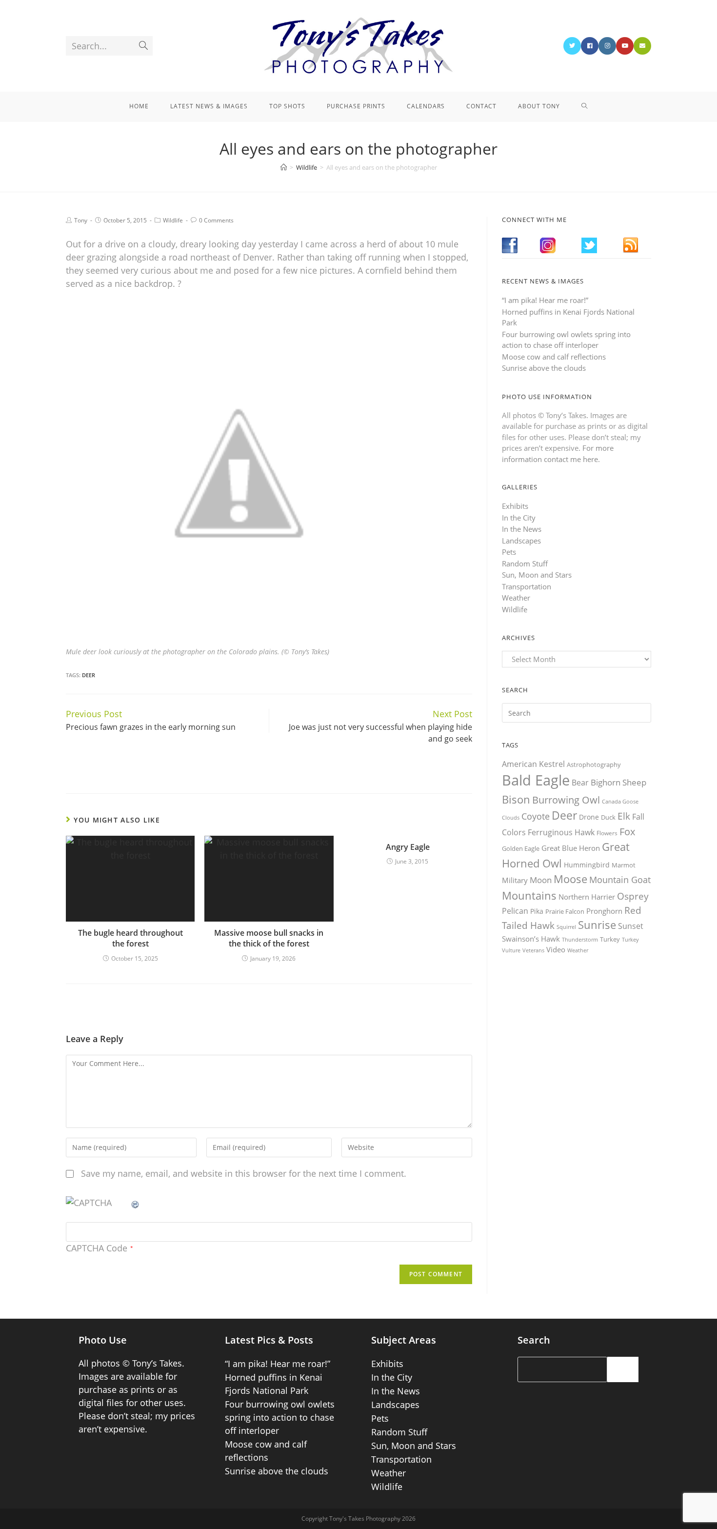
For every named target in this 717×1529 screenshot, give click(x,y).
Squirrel (566, 926)
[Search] (622, 1369)
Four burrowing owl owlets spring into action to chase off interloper (280, 1417)
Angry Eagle (408, 847)
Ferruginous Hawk (561, 832)
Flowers (607, 833)
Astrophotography (594, 764)
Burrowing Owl (566, 799)
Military (515, 880)
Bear (580, 782)
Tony (80, 220)
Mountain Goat (620, 879)
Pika (536, 911)
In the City (519, 518)
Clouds (510, 817)
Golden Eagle (520, 848)
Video (555, 949)
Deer (88, 675)
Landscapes (521, 540)
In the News (521, 529)
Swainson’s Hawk (531, 939)
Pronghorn (604, 911)
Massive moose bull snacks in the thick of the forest (268, 938)
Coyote (535, 816)
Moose (570, 879)
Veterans (533, 950)
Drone (589, 817)
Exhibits (515, 506)
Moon (541, 879)
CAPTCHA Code (96, 1248)
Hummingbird (587, 864)
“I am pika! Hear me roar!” (545, 300)
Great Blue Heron (570, 848)
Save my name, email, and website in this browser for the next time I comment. (243, 1173)
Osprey (633, 896)
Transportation (526, 586)
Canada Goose (620, 801)
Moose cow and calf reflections (554, 357)
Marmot (624, 865)
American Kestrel (533, 764)
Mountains (529, 895)
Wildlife (173, 220)
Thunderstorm (580, 939)
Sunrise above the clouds (544, 368)
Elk (623, 816)
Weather (516, 598)
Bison (516, 799)
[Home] (283, 167)
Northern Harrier (586, 897)
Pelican (515, 910)
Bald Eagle (536, 780)
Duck (608, 817)
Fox (627, 831)
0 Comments (216, 220)
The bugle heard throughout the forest (130, 938)
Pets (509, 552)
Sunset (630, 926)
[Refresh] (135, 1202)
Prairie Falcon (564, 911)
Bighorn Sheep (618, 782)
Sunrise (597, 925)
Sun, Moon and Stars (537, 575)
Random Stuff (525, 563)
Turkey (610, 939)
